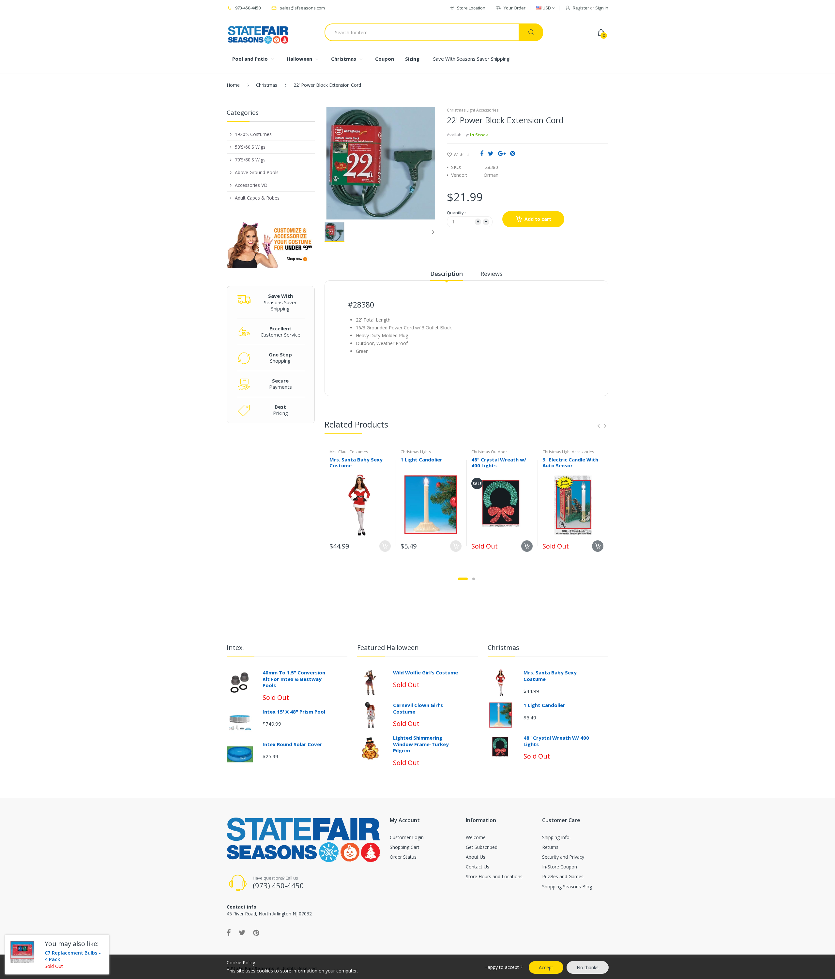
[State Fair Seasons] (258, 32)
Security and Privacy (563, 857)
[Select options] (385, 546)
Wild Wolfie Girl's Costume (425, 672)
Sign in (601, 8)
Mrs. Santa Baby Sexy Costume (356, 462)
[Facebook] (481, 153)
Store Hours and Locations (494, 876)
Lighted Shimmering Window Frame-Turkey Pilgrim (421, 744)
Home (233, 85)
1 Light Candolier (421, 459)
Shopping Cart (404, 847)
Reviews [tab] (491, 274)
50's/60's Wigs (250, 147)
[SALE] (502, 504)
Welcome (476, 837)
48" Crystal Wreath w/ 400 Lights (498, 462)
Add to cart (537, 219)
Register (581, 8)
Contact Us (477, 867)
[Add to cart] (456, 546)
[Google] (502, 153)
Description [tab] (446, 274)
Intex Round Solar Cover (292, 744)
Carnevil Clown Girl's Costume (418, 708)
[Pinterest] (512, 153)
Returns (550, 847)
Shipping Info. (556, 837)
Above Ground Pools (257, 172)
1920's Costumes (253, 134)
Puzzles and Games (563, 876)
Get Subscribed (481, 847)
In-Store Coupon (559, 867)
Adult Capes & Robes (257, 198)
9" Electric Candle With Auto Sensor (570, 462)
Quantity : (456, 213)
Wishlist (461, 155)
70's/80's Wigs (250, 160)
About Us (475, 857)
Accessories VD (251, 185)
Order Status (403, 857)
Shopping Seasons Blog (567, 886)
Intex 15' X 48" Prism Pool (294, 711)
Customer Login (407, 837)
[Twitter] (490, 153)
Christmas (266, 85)
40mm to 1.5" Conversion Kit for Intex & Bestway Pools (294, 678)
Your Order (514, 8)
